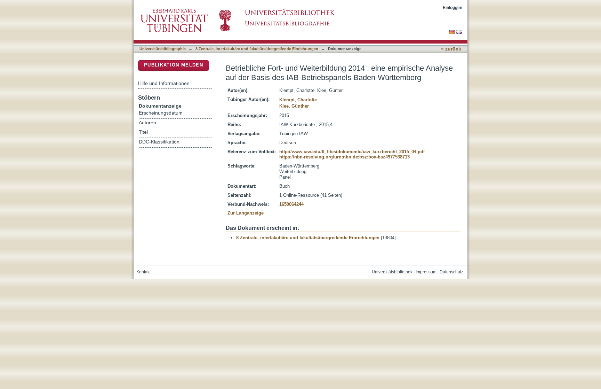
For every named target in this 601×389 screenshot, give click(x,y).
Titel (143, 132)
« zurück (451, 49)
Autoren (147, 122)
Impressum (426, 272)
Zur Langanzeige (245, 213)
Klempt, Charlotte (298, 99)
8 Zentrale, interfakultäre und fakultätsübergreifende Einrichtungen (256, 49)
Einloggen (452, 7)
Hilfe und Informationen (164, 83)
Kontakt (143, 272)
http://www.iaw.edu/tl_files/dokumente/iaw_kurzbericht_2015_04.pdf (352, 151)
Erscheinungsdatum (161, 113)
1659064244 (291, 204)
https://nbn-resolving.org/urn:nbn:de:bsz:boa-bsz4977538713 (344, 157)
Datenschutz (451, 272)
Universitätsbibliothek (392, 272)
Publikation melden (173, 65)
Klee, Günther (294, 106)
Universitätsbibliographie (162, 49)
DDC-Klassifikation (159, 142)
